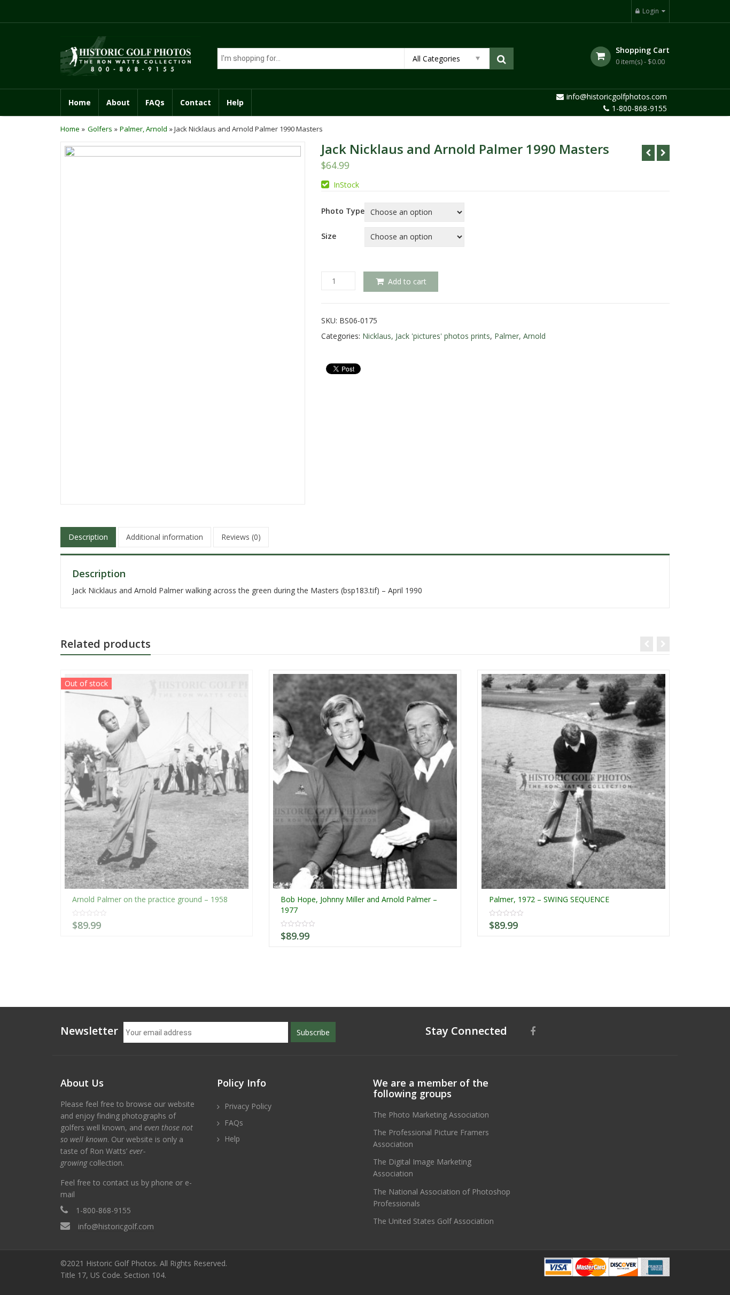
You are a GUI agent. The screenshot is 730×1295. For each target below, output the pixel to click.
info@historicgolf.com (116, 1226)
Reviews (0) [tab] (241, 537)
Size (328, 236)
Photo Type (342, 211)
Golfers (100, 129)
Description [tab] (88, 537)
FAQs (155, 102)
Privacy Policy (247, 1106)
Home (79, 102)
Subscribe (313, 1032)
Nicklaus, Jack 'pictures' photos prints (426, 336)
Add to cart (407, 281)
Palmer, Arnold (143, 129)
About (118, 102)
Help (235, 102)
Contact (195, 102)
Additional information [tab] (164, 537)
